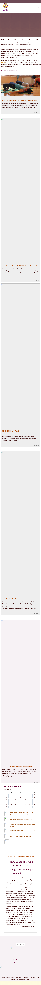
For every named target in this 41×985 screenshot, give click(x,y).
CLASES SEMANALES (9, 599)
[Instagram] (23, 944)
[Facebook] (17, 944)
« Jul (11, 809)
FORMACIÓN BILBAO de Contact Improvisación (23, 831)
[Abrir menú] (37, 7)
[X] (20, 944)
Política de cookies (20, 963)
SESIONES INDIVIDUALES (10, 431)
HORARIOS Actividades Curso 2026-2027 (21, 819)
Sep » (30, 809)
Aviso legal (20, 957)
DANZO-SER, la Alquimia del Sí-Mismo (20, 836)
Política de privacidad (20, 960)
